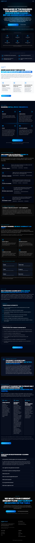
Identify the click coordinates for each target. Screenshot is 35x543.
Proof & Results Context (21, 536)
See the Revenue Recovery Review (23, 511)
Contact (19, 532)
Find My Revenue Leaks (12, 24)
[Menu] (33, 1)
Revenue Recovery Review (22, 524)
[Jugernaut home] (4, 1)
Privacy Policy (20, 533)
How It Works (3, 533)
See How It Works (23, 24)
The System (3, 532)
